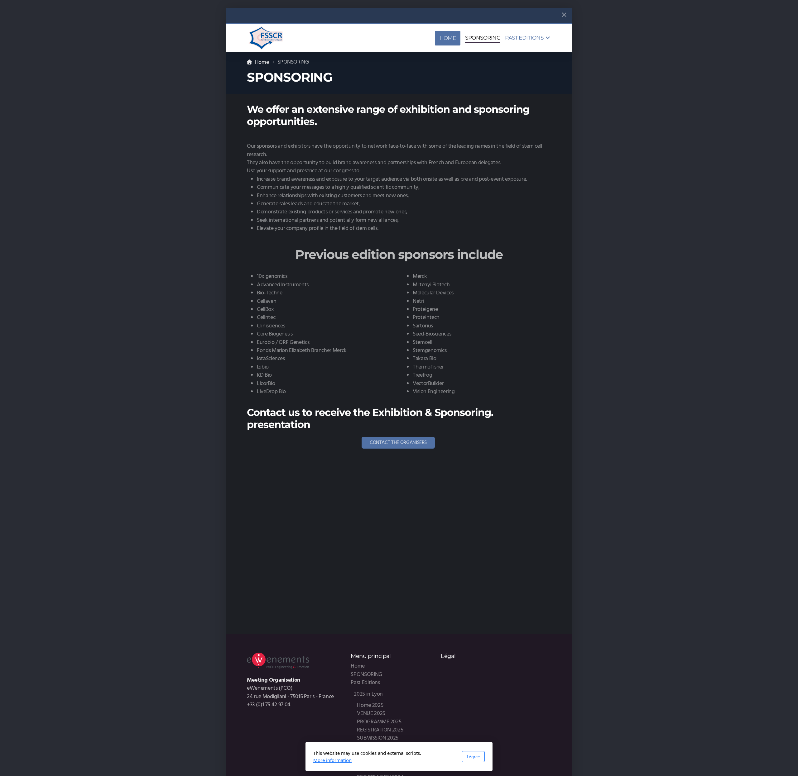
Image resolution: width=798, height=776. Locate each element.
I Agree (473, 756)
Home (262, 62)
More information (332, 760)
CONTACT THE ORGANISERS (398, 443)
